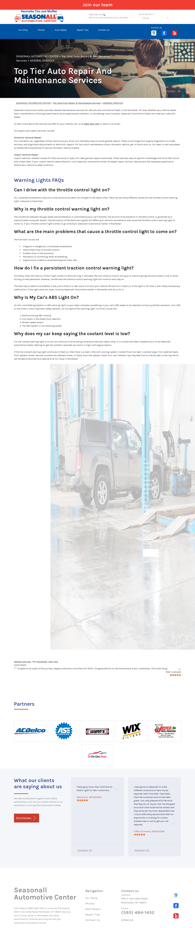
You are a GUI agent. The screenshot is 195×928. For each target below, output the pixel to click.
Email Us (127, 919)
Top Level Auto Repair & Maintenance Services (77, 103)
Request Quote (151, 553)
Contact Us (103, 30)
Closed (145, 18)
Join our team (97, 4)
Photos (41, 30)
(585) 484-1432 (96, 14)
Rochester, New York (47, 661)
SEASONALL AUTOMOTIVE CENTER (37, 56)
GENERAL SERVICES (42, 60)
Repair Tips (83, 30)
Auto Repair (61, 30)
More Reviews (24, 817)
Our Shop (23, 30)
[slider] (175, 675)
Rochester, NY (85, 850)
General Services (22, 661)
